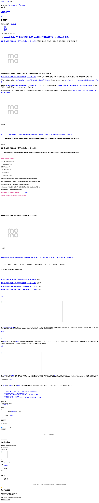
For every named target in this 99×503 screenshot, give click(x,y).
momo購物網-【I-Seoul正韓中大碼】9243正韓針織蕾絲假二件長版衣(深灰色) (21, 392)
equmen (9, 341)
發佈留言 (3, 429)
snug (2, 296)
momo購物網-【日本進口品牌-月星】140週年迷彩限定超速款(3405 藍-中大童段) (36, 37)
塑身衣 (2, 331)
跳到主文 (3, 16)
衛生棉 (4, 385)
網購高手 (6, 12)
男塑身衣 (18, 341)
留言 (15, 411)
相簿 (5, 27)
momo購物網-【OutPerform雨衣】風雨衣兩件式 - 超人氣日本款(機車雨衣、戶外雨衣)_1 (23, 397)
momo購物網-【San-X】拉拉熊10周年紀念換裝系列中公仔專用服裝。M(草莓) (21, 394)
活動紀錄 (11, 415)
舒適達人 (10, 385)
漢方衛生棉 (19, 385)
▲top (2, 417)
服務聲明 (64, 484)
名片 (5, 30)
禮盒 (11, 379)
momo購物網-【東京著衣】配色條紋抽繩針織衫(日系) (15, 393)
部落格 (5, 29)
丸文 (8, 375)
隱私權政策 (58, 484)
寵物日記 (13, 24)
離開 (9, 500)
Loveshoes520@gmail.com (27, 192)
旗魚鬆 (55, 375)
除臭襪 (4, 327)
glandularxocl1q (4, 404)
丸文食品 (13, 375)
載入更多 (3, 420)
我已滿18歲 (3, 500)
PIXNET (38, 484)
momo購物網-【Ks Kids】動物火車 (11, 396)
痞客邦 (12, 411)
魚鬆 (2, 346)
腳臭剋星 (12, 327)
